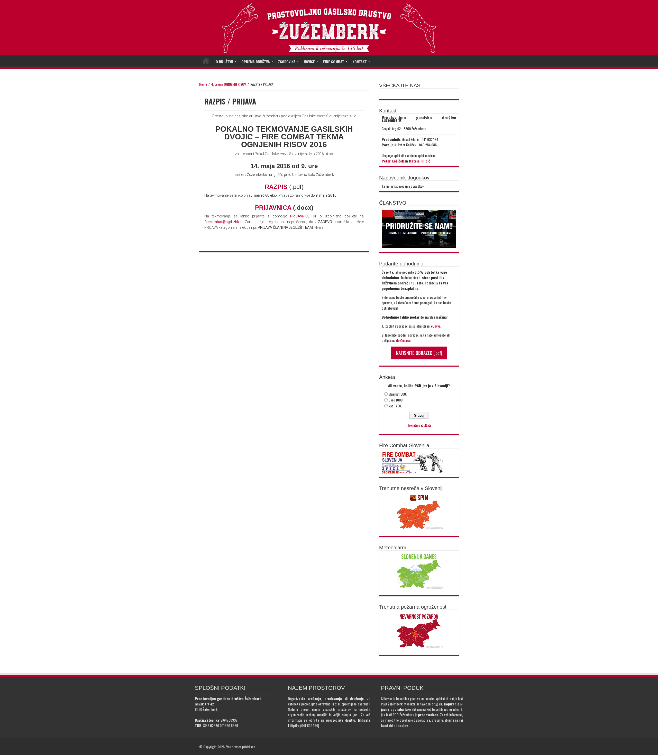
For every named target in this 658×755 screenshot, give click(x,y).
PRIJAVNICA (274, 207)
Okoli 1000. (395, 400)
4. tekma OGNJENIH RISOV (228, 84)
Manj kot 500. (397, 394)
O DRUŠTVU (224, 61)
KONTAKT (359, 61)
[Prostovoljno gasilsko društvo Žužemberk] (329, 28)
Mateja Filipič (419, 161)
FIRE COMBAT (333, 61)
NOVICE (309, 61)
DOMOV (206, 60)
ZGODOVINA (287, 61)
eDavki (435, 326)
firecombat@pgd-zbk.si (223, 222)
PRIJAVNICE (300, 216)
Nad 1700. (395, 405)
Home (203, 84)
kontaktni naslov (394, 725)
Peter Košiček (393, 161)
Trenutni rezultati (419, 425)
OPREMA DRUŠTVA (255, 61)
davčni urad (404, 340)
